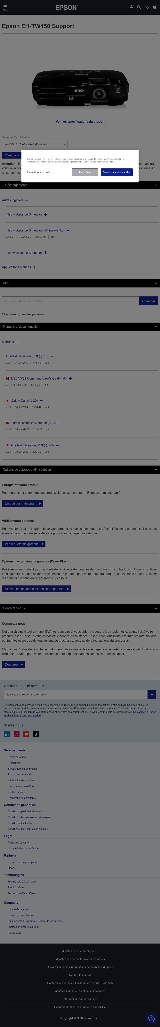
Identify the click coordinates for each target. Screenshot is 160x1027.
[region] (80, 166)
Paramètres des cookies (40, 172)
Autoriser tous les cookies (117, 172)
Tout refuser (85, 172)
